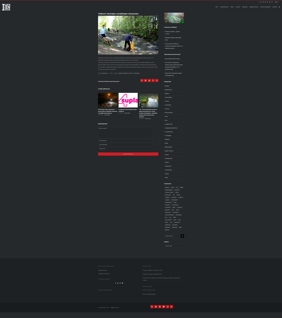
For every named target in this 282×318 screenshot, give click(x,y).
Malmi (174, 207)
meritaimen (179, 207)
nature (177, 209)
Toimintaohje (168, 170)
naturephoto (175, 212)
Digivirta (167, 93)
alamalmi (167, 187)
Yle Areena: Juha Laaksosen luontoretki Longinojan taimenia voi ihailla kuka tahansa (174, 46)
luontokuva (167, 204)
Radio (166, 143)
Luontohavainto (169, 131)
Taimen (167, 154)
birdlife (181, 187)
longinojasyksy (168, 202)
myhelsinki (167, 209)
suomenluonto (168, 219)
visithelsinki (174, 227)
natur (173, 209)
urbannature (177, 222)
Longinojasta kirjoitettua (171, 128)
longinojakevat (174, 199)
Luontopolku (168, 135)
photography (179, 214)
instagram (167, 197)
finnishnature (168, 194)
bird (177, 187)
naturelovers (168, 212)
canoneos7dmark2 (169, 192)
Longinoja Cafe (169, 124)
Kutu (166, 120)
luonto (175, 202)
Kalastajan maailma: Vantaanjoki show (152, 274)
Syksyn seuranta (169, 151)
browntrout (176, 189)
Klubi (166, 116)
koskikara (181, 197)
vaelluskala (167, 224)
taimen (166, 222)
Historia (167, 108)
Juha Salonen (105, 73)
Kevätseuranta (169, 112)
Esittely (167, 101)
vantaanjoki (174, 224)
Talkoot (130, 73)
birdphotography (169, 189)
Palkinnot (167, 139)
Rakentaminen (168, 147)
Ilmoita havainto (176, 58)
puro (166, 217)
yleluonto (167, 229)
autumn (172, 187)
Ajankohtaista (168, 89)
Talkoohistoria (126, 73)
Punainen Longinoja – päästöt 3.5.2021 (153, 270)
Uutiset (167, 173)
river (170, 217)
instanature (174, 197)
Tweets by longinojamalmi (148, 294)
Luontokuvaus (175, 204)
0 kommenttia (136, 73)
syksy (179, 219)
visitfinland (167, 227)
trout (171, 222)
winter (180, 227)
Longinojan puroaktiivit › (104, 273)
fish (174, 194)
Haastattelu (168, 105)
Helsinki (178, 194)
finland (176, 192)
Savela (174, 217)
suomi (174, 219)
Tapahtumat (168, 166)
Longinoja (167, 199)
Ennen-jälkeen (168, 97)
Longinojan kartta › (102, 270)
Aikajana (120, 73)
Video (166, 177)
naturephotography (169, 214)
